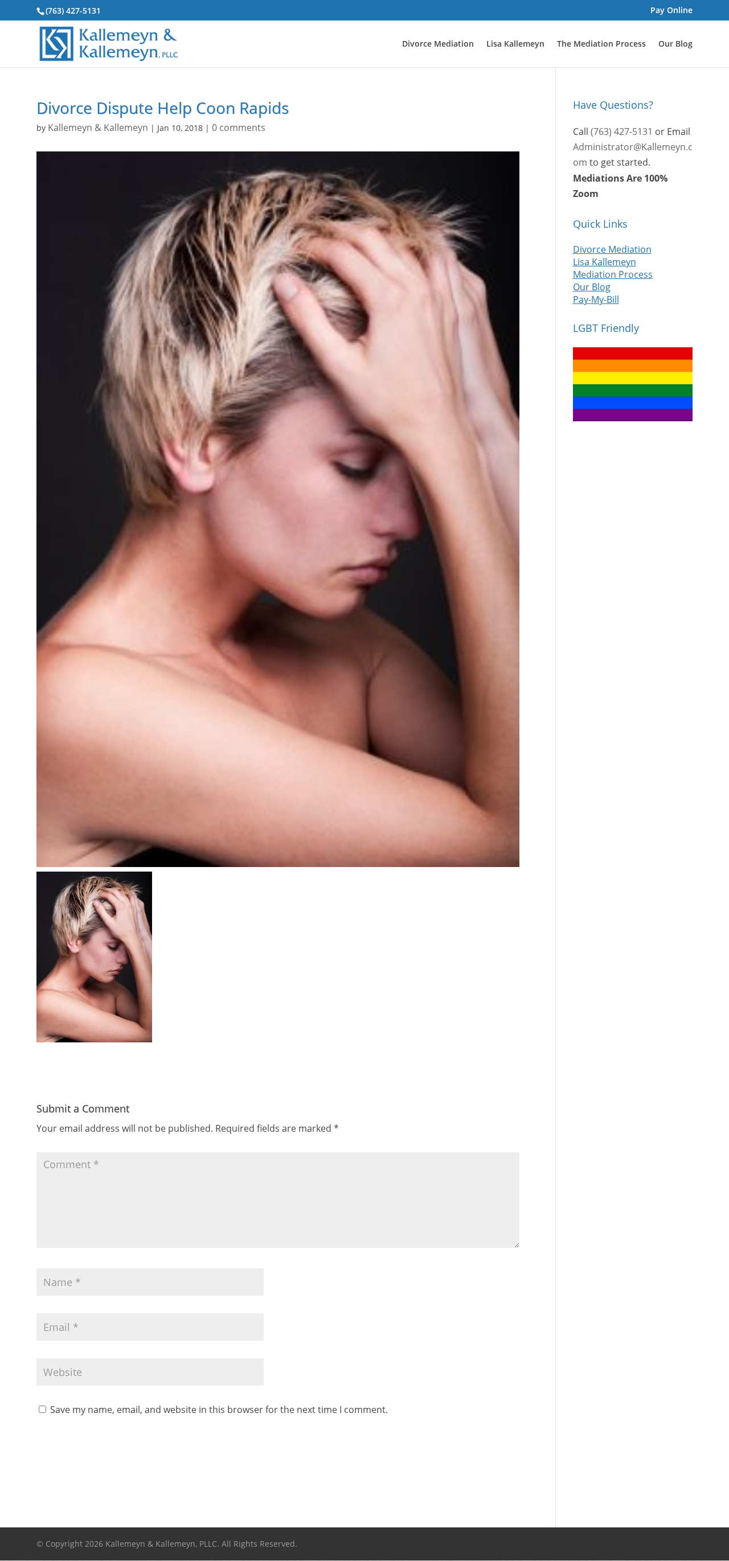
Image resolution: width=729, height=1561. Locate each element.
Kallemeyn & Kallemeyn (98, 127)
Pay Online (671, 10)
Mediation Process (613, 274)
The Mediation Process (601, 44)
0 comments (238, 127)
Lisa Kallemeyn (515, 44)
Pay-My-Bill (596, 299)
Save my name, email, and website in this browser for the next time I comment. (219, 1409)
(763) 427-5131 (73, 10)
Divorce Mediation (438, 44)
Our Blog (675, 44)
